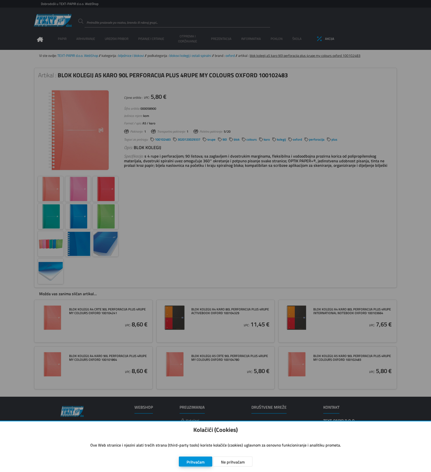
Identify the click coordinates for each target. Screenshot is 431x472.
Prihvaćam (196, 462)
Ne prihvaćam (233, 462)
